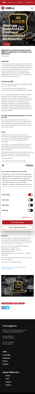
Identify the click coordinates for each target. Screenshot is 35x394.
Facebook (8, 382)
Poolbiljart (29, 2)
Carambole (11, 2)
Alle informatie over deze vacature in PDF (13, 267)
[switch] (30, 200)
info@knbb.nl (9, 344)
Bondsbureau (6, 358)
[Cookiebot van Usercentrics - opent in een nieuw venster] (25, 166)
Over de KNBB (6, 355)
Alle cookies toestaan (17, 222)
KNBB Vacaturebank (7, 269)
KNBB (4, 2)
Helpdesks (5, 364)
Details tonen (26, 217)
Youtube (7, 375)
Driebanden (20, 2)
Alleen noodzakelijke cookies (17, 227)
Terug (7, 44)
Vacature (21, 303)
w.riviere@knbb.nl (18, 243)
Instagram (8, 385)
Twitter (7, 378)
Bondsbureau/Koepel (7, 303)
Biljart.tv (5, 361)
